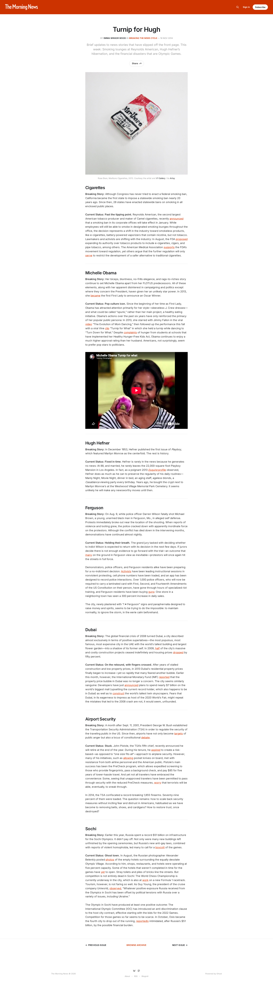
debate (145, 737)
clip (107, 328)
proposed (182, 239)
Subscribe (260, 7)
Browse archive (136, 945)
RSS (135, 976)
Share (135, 63)
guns (151, 591)
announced (176, 218)
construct (118, 693)
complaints (130, 332)
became (95, 295)
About (127, 976)
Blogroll (145, 976)
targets (178, 733)
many (88, 554)
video (88, 324)
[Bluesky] (134, 971)
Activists (126, 571)
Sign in (246, 7)
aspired (155, 749)
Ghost (219, 973)
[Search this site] (237, 7)
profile (157, 469)
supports (169, 247)
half (157, 648)
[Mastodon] (139, 971)
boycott (160, 847)
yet (103, 871)
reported (164, 677)
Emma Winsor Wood (115, 38)
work (145, 880)
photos (110, 859)
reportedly (142, 921)
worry (157, 782)
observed (115, 888)
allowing (128, 758)
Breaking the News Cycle (143, 38)
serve (88, 255)
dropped (178, 652)
